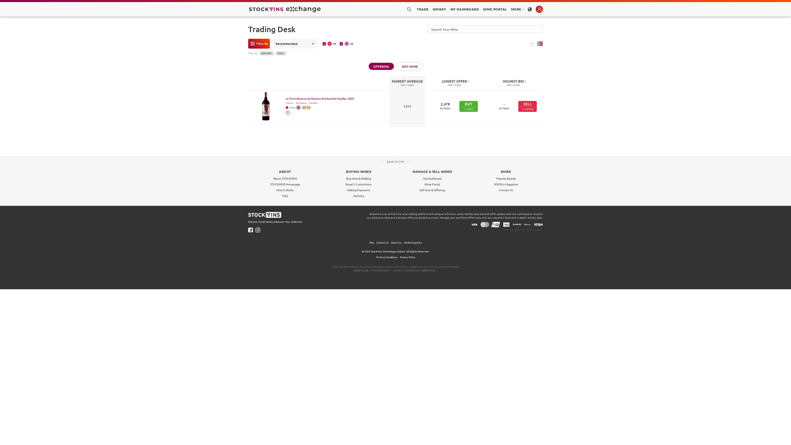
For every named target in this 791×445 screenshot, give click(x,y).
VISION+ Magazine (506, 184)
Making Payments (358, 190)
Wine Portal (495, 9)
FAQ (285, 196)
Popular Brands (506, 178)
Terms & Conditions (387, 257)
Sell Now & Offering (432, 190)
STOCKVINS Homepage (285, 184)
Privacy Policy (407, 257)
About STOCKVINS (285, 178)
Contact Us (506, 190)
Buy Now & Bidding (358, 178)
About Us (396, 242)
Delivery (358, 196)
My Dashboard (432, 178)
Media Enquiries (413, 242)
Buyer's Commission (359, 184)
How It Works (285, 190)
